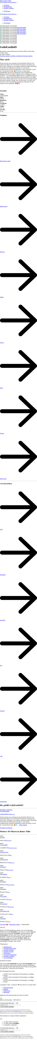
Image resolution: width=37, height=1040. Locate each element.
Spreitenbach (10, 870)
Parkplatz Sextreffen (8, 956)
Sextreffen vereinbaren (16, 56)
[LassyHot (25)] (3, 896)
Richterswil (11, 906)
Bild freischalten (21, 27)
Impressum (6, 992)
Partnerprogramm (8, 987)
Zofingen (12, 814)
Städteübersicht (7, 6)
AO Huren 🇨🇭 (4, 924)
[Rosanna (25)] (3, 889)
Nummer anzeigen (27, 56)
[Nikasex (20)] (3, 867)
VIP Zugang (6, 11)
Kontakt (5, 989)
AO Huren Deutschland (9, 954)
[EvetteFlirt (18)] (3, 874)
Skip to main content (5, 0)
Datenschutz (6, 990)
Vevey (9, 877)
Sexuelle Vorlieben (8, 8)
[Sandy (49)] (2, 837)
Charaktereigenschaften (9, 948)
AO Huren (6, 5)
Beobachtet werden (14, 924)
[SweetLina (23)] (3, 904)
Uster (8, 892)
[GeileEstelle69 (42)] (4, 811)
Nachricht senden (5, 56)
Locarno (10, 899)
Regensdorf (8, 840)
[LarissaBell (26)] (3, 845)
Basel (11, 914)
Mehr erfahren (23, 825)
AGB (7, 1010)
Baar (10, 855)
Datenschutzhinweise (16, 1010)
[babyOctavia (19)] (4, 852)
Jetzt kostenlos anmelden (7, 1006)
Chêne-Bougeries (13, 848)
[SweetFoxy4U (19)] (4, 911)
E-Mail (2, 1005)
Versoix (8, 921)
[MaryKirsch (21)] (4, 859)
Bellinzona (11, 862)
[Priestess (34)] (3, 881)
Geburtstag (3, 1003)
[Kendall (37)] (3, 918)
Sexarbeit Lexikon (8, 951)
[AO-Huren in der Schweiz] (8, 2)
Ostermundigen (10, 884)
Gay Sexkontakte (8, 957)
